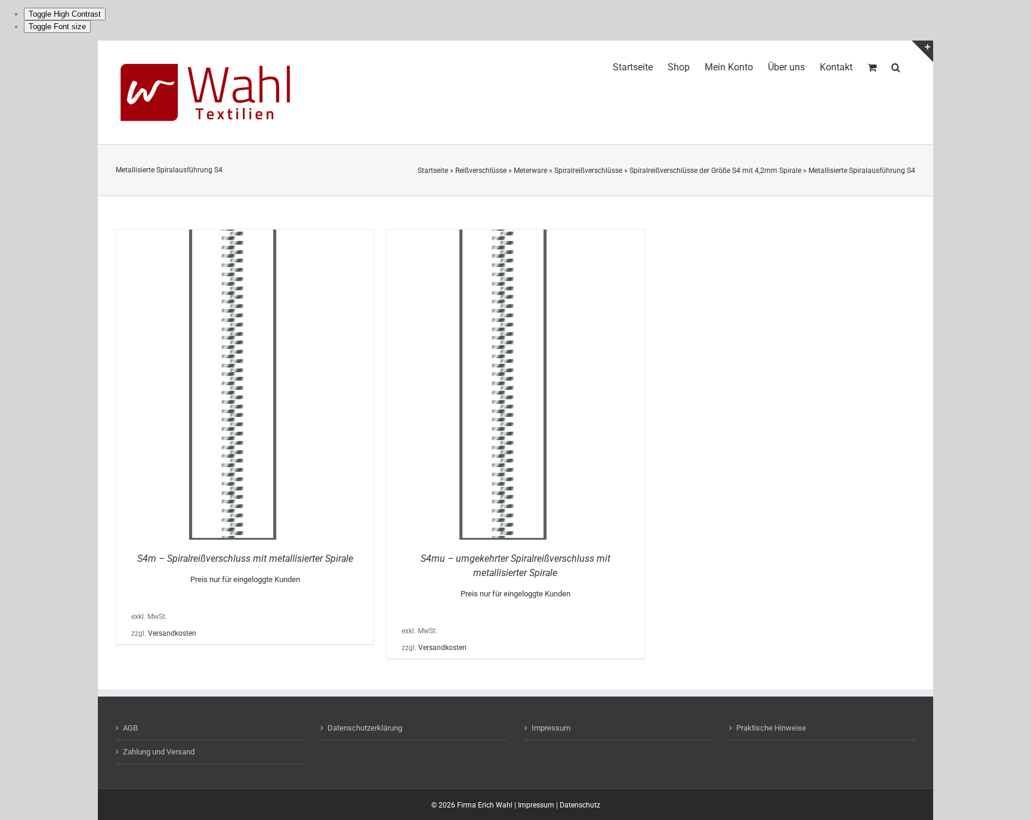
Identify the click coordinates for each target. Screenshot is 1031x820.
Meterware (530, 170)
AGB (130, 727)
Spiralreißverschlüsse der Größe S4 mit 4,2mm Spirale (715, 170)
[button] (895, 66)
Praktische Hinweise (771, 727)
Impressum (551, 727)
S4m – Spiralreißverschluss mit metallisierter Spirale (245, 558)
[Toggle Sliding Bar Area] (922, 51)
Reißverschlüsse (481, 170)
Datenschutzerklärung (365, 727)
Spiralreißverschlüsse (588, 170)
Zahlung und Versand (159, 751)
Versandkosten (172, 633)
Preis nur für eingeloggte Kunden (245, 579)
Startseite (433, 170)
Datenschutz (580, 805)
